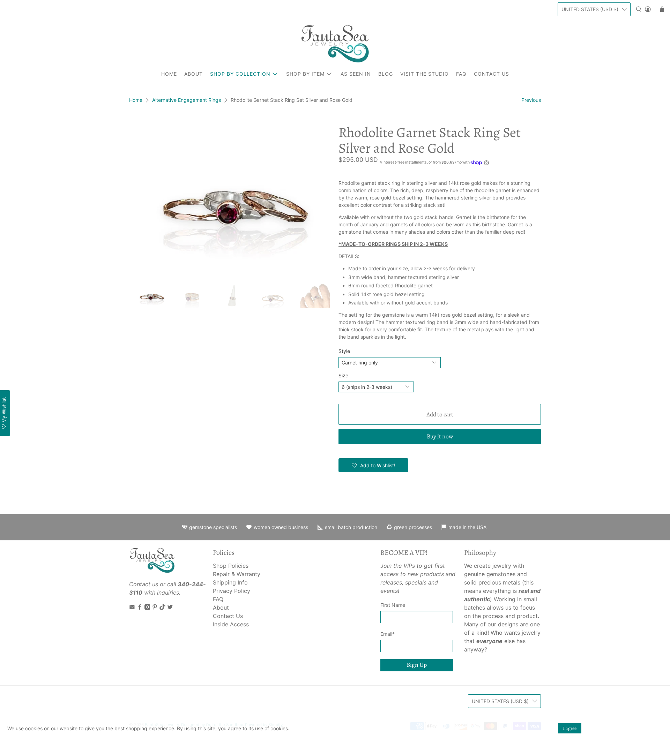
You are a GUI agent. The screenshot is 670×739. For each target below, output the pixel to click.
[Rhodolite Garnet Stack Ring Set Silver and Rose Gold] (230, 200)
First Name (392, 605)
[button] (373, 465)
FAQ (461, 74)
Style (344, 351)
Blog (385, 74)
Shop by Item (305, 74)
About (193, 74)
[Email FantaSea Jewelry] (132, 607)
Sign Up (417, 665)
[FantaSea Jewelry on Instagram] (147, 607)
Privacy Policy (231, 590)
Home (169, 74)
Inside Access (231, 624)
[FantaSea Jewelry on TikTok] (162, 607)
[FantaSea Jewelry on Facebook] (140, 607)
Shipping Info (230, 582)
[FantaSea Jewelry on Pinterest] (155, 607)
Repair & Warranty (236, 574)
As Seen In (356, 74)
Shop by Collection (240, 74)
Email (387, 634)
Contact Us (491, 74)
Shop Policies (230, 565)
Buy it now (440, 436)
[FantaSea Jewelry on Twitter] (170, 607)
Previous (531, 100)
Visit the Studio (424, 74)
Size (343, 375)
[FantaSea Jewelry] (335, 43)
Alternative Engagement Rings (186, 100)
